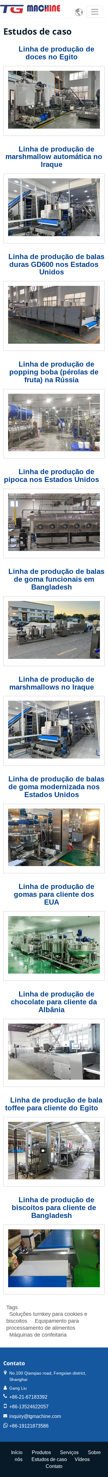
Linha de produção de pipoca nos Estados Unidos (51, 475)
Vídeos (82, 1459)
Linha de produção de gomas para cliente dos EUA (54, 894)
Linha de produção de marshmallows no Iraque (51, 683)
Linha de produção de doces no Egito (56, 53)
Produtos (41, 1452)
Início (16, 1452)
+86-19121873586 (29, 1425)
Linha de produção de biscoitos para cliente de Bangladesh (54, 1207)
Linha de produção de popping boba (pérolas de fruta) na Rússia (53, 372)
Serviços (69, 1452)
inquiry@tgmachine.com (35, 1416)
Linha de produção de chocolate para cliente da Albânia (54, 1002)
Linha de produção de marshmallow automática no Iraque (53, 157)
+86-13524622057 (29, 1406)
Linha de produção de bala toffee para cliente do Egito (54, 1104)
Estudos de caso (49, 1459)
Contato (14, 1363)
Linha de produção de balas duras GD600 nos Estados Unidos (56, 264)
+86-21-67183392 (28, 1397)
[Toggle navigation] (94, 12)
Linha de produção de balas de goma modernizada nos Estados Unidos (56, 787)
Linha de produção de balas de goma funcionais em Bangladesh (56, 579)
